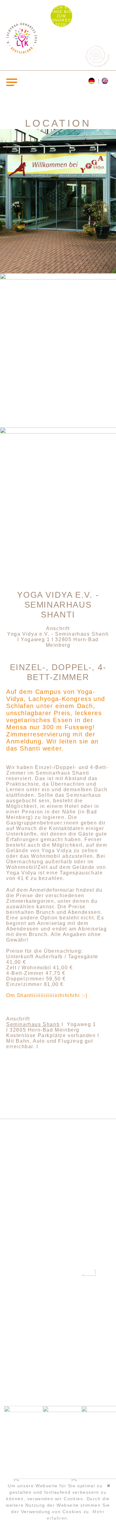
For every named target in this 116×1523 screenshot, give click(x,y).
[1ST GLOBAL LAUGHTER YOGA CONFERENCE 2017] (62, 1286)
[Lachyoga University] (21, 52)
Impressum (58, 1371)
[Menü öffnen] (11, 82)
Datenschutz (58, 1380)
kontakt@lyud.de (58, 1359)
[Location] (105, 80)
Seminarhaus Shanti (33, 1024)
